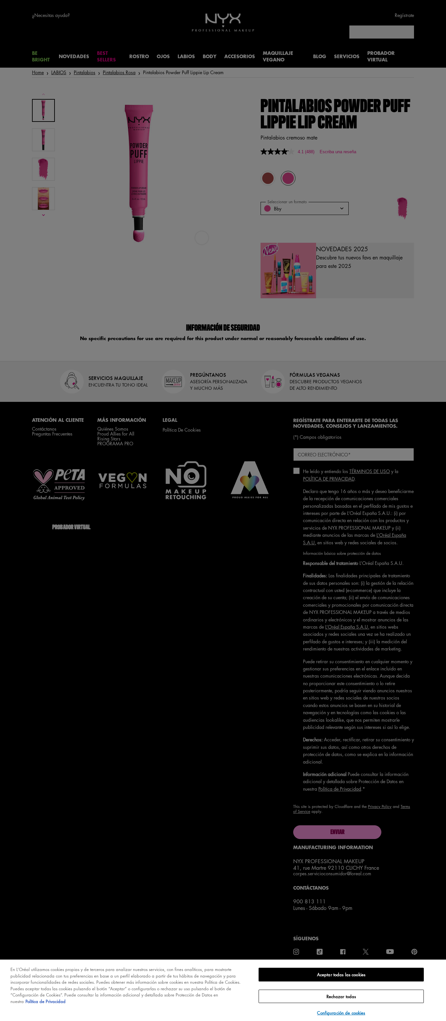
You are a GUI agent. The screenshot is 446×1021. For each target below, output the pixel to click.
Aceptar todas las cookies (341, 974)
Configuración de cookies (341, 1013)
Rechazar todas (341, 996)
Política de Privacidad (45, 1001)
